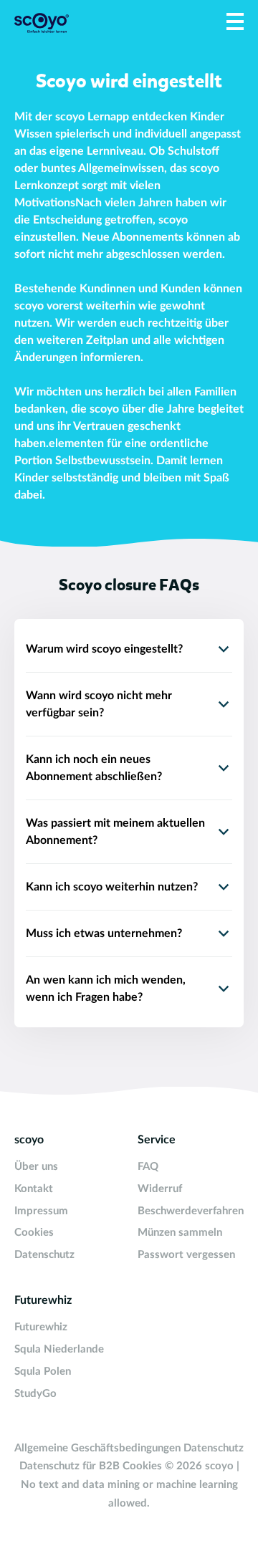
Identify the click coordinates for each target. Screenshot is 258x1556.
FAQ (148, 1166)
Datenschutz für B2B (69, 1466)
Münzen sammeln (180, 1232)
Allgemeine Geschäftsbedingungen (97, 1448)
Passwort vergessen (186, 1254)
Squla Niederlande (59, 1349)
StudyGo (35, 1393)
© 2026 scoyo (200, 1466)
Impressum (41, 1211)
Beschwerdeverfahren (191, 1211)
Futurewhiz (40, 1327)
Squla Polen (42, 1371)
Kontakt (33, 1188)
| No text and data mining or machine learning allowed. (130, 1485)
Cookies (34, 1232)
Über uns (36, 1166)
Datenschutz (44, 1254)
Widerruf (160, 1188)
